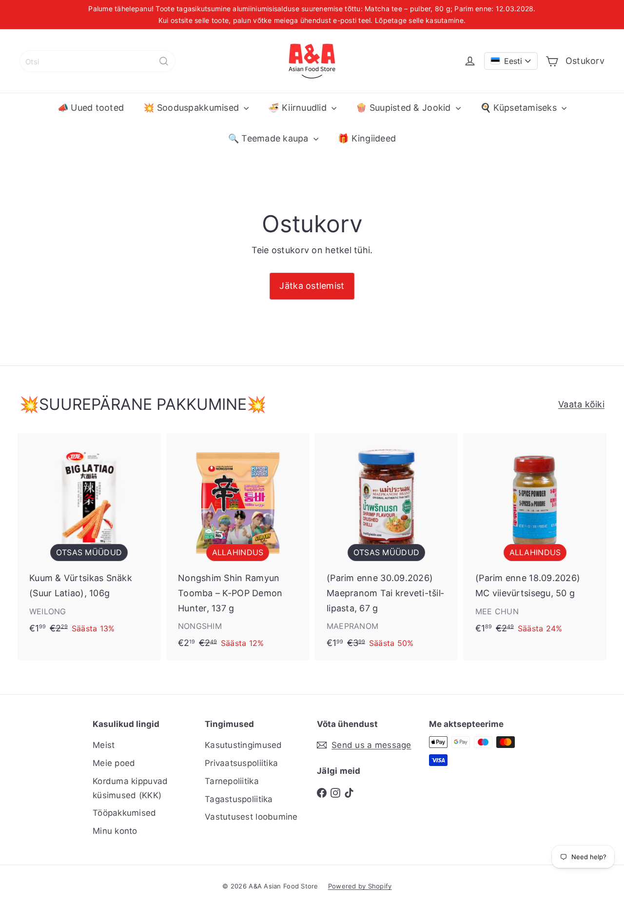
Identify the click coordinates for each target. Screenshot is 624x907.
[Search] (164, 61)
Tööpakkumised (124, 813)
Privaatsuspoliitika (241, 763)
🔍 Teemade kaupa (269, 138)
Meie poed (114, 763)
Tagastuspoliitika (239, 799)
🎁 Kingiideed (367, 138)
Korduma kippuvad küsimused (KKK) (130, 788)
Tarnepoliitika (232, 781)
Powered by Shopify (360, 886)
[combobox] (98, 61)
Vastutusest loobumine (251, 817)
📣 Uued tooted (91, 107)
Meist (104, 745)
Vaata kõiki (581, 404)
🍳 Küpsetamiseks (519, 107)
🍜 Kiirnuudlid (298, 107)
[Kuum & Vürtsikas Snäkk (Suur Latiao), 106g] (89, 539)
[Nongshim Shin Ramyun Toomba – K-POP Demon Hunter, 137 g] (237, 546)
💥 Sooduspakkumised (192, 107)
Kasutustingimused (243, 745)
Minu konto (115, 831)
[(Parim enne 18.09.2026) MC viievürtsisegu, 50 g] (535, 539)
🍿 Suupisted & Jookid (404, 107)
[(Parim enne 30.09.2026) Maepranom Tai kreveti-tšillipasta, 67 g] (386, 546)
